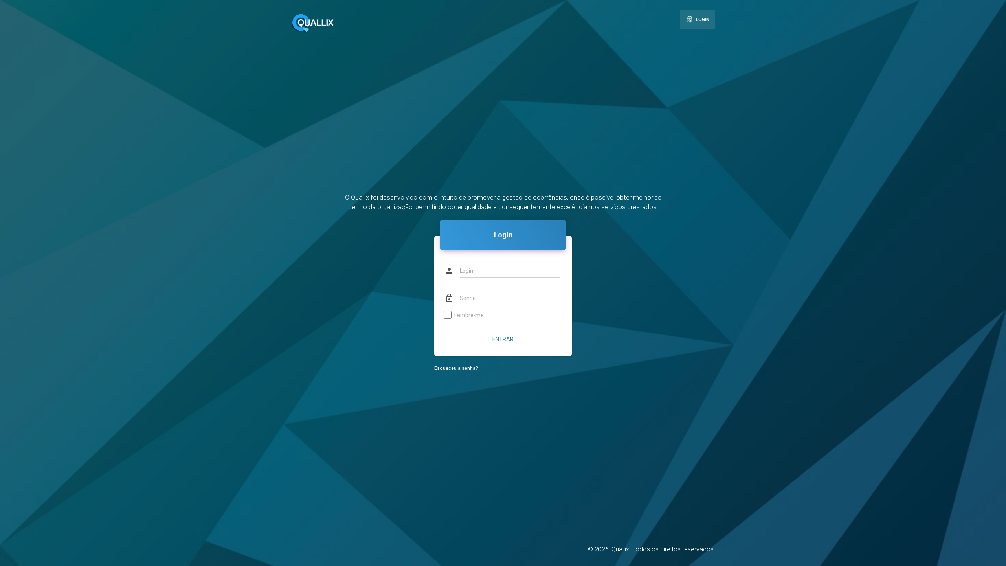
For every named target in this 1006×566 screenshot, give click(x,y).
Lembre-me (469, 315)
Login (697, 19)
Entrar (503, 339)
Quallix (620, 549)
